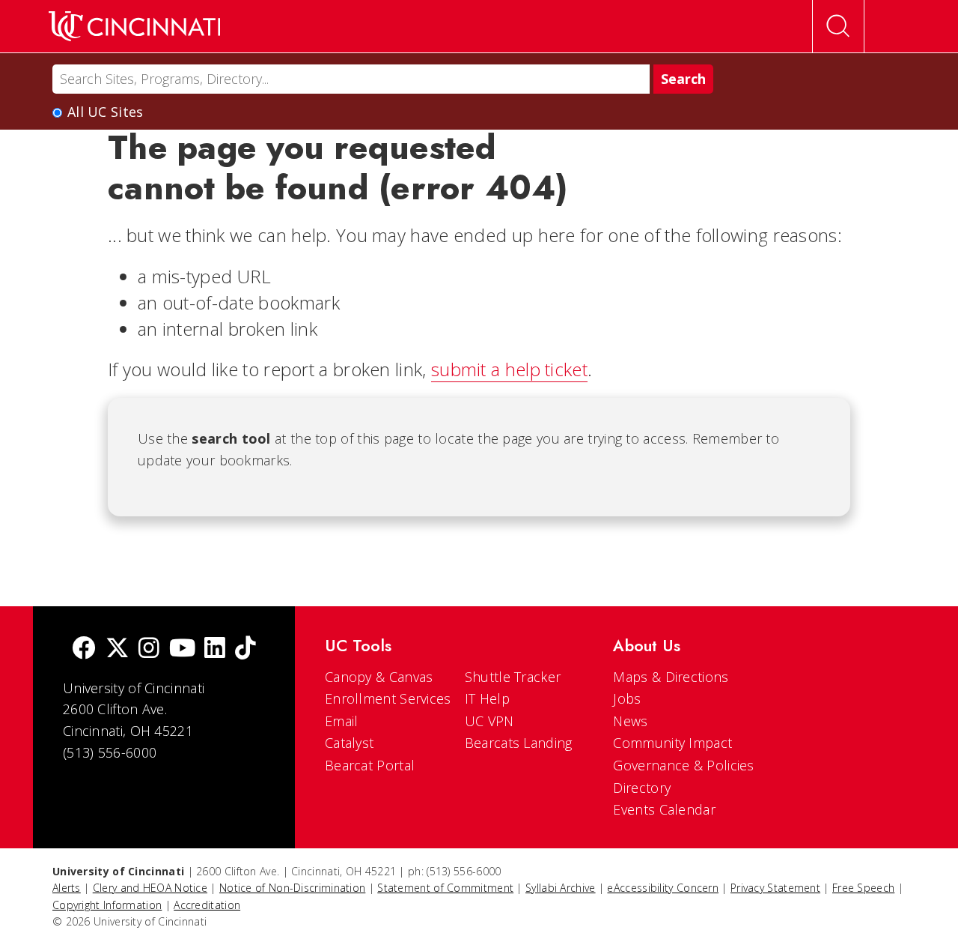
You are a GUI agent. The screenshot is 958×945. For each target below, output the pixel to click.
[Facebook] (84, 649)
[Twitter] (117, 649)
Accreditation (207, 905)
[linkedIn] (214, 649)
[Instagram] (148, 649)
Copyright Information (107, 905)
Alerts (66, 888)
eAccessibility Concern (662, 888)
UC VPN (489, 721)
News (630, 721)
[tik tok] (245, 649)
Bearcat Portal (370, 765)
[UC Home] (134, 26)
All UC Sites (105, 111)
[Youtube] (182, 649)
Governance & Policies (683, 765)
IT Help (487, 698)
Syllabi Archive (560, 888)
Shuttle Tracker (513, 677)
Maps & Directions (670, 677)
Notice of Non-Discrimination (292, 888)
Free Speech (863, 888)
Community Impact (672, 743)
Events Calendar (664, 809)
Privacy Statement (775, 888)
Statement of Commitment (445, 888)
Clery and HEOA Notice (150, 888)
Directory (642, 788)
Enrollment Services (388, 698)
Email (342, 721)
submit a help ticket (509, 369)
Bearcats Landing (519, 743)
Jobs (627, 698)
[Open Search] (838, 26)
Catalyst (349, 743)
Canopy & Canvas (379, 677)
